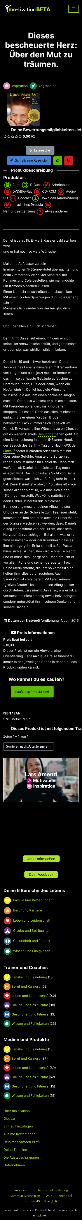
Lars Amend (41, 774)
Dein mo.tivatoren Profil (21, 1142)
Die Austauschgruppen (21, 1157)
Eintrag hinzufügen (18, 1126)
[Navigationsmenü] (73, 9)
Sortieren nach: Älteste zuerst (27, 746)
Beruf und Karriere (26, 986)
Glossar (9, 1118)
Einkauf (9, 451)
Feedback (66, 1196)
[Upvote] (57, 160)
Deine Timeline (15, 1150)
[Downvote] (68, 160)
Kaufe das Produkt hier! (32, 691)
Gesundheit (47, 434)
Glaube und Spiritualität (30, 1005)
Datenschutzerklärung (52, 1190)
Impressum (22, 1190)
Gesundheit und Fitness (30, 1014)
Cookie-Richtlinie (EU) (41, 1201)
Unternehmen (14, 1165)
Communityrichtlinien (25, 1196)
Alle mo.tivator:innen (19, 1134)
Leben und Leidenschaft (30, 996)
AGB (49, 1196)
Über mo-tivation (16, 1111)
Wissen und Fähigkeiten (30, 1023)
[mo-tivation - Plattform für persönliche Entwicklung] (27, 9)
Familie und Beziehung (29, 977)
